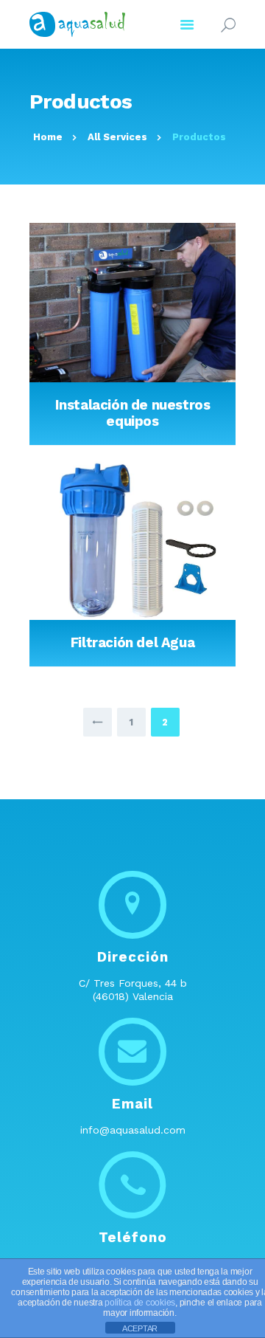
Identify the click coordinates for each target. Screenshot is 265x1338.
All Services (117, 136)
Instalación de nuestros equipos (133, 413)
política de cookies (140, 1302)
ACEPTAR (140, 1328)
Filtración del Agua (133, 643)
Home (48, 136)
